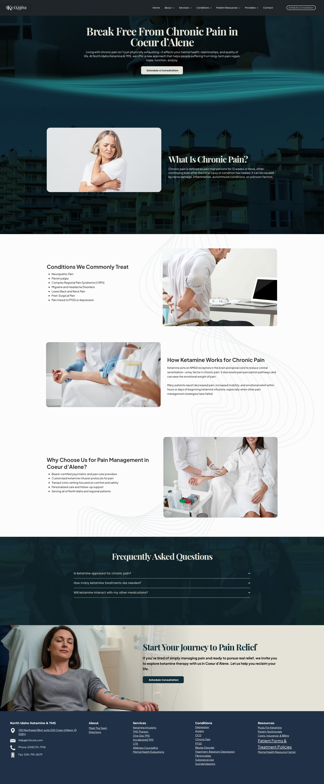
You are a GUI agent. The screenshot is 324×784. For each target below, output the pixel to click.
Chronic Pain (202, 739)
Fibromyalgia (203, 755)
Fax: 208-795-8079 (30, 754)
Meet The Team (98, 728)
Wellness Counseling (145, 747)
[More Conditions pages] (211, 8)
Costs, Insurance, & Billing (273, 735)
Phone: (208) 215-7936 (32, 747)
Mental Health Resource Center (277, 751)
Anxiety (199, 731)
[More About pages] (173, 8)
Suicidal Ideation (205, 763)
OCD (198, 735)
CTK (135, 743)
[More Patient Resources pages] (239, 8)
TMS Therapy (140, 731)
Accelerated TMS (143, 739)
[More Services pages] (191, 8)
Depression (202, 727)
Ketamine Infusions (144, 727)
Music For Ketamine (270, 727)
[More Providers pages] (257, 8)
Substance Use (204, 759)
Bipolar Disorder (204, 747)
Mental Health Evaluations (148, 751)
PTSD (198, 743)
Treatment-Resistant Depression (215, 751)
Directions (95, 732)
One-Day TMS (141, 735)
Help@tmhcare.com (30, 740)
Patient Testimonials (270, 731)
